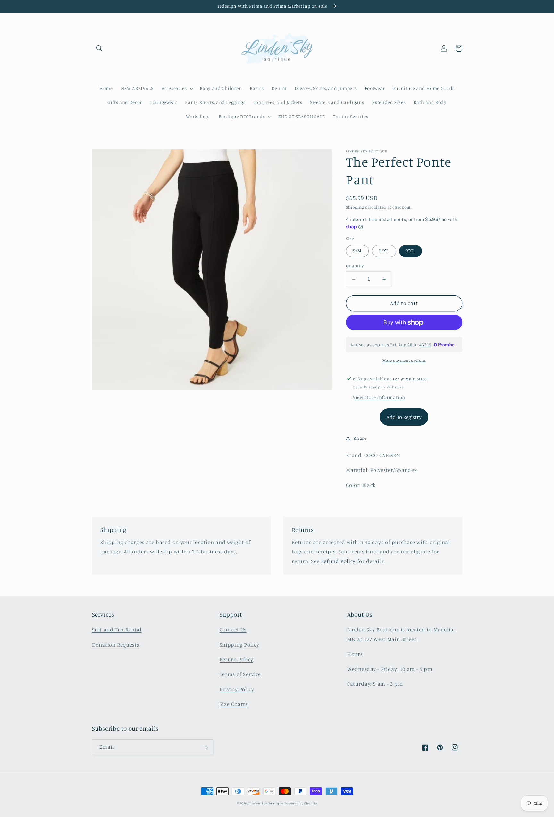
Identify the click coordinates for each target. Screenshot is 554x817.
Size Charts (234, 704)
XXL (410, 251)
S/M (357, 251)
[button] (99, 48)
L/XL (384, 251)
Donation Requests (115, 644)
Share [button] (360, 438)
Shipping (355, 207)
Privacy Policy (237, 689)
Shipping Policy (239, 644)
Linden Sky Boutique (265, 803)
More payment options (404, 360)
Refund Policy (338, 561)
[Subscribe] (205, 747)
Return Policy (236, 659)
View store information (379, 397)
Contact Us (233, 629)
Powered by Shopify (300, 803)
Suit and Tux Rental (117, 629)
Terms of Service (240, 674)
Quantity (355, 266)
